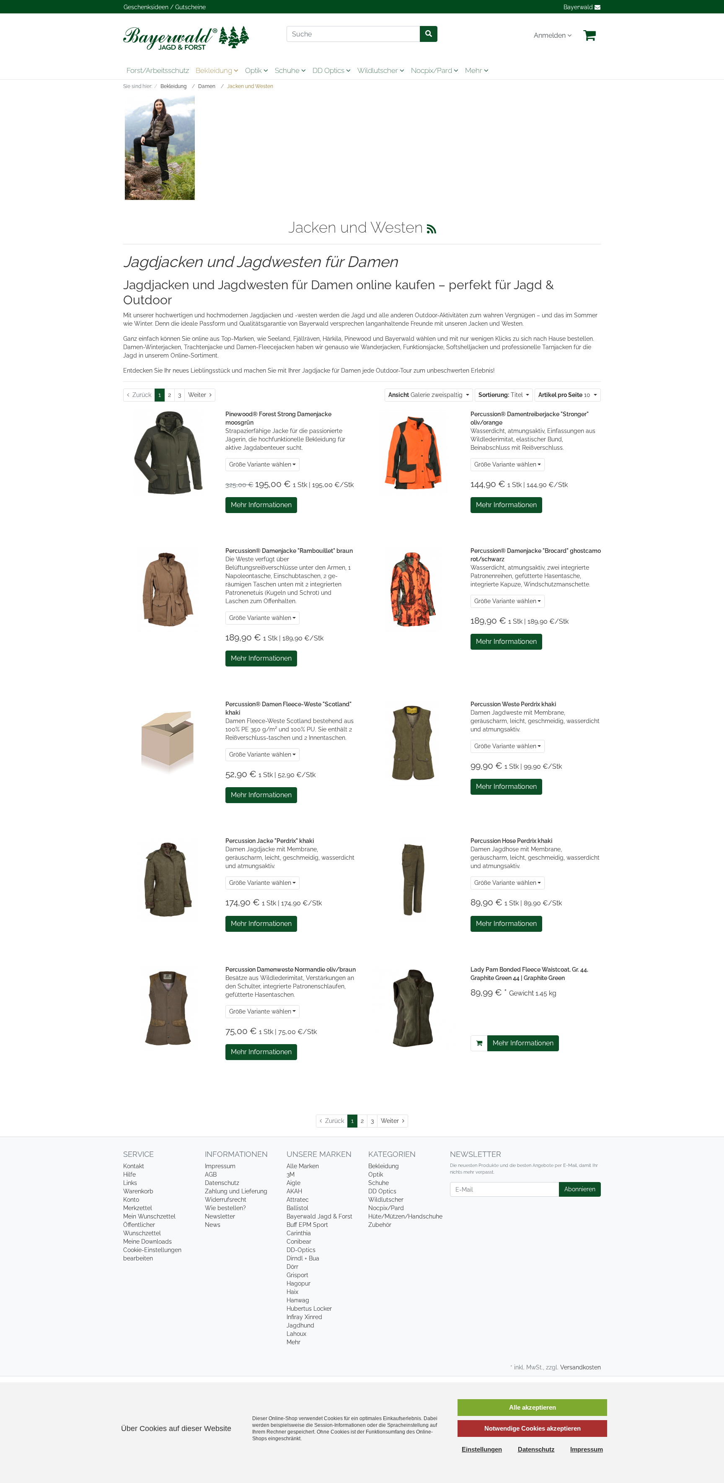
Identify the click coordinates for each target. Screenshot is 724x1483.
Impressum (220, 1166)
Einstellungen (482, 1449)
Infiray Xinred (304, 1317)
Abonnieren (579, 1189)
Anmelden (550, 35)
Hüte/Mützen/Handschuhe (405, 1216)
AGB (211, 1174)
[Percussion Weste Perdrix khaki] (413, 742)
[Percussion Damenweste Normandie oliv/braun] (168, 1007)
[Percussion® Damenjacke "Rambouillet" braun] (168, 589)
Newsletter (220, 1216)
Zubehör (379, 1224)
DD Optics (329, 70)
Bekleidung (215, 70)
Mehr (293, 1342)
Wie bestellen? (225, 1208)
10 (565, 394)
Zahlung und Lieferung (236, 1191)
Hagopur (298, 1283)
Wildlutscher (378, 70)
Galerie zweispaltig (426, 394)
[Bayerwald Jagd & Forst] (198, 38)
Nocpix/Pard (432, 70)
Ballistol (297, 1208)
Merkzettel (137, 1208)
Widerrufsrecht (225, 1199)
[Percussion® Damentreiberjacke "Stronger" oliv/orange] (413, 452)
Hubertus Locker (309, 1308)
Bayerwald (579, 7)
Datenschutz (222, 1183)
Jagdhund (300, 1325)
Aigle (293, 1183)
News (212, 1224)
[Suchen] (428, 34)
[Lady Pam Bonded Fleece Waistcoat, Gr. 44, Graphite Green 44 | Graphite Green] (413, 1007)
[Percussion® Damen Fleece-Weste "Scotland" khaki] (168, 741)
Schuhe (288, 70)
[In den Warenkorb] (479, 1043)
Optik (254, 70)
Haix (292, 1292)
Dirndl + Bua (303, 1258)
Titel (501, 394)
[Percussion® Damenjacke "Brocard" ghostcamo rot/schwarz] (413, 589)
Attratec (298, 1199)
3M (291, 1174)
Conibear (299, 1241)
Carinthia (299, 1233)
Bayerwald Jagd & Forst (319, 1216)
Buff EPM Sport (307, 1224)
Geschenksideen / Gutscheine (165, 7)
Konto (131, 1199)
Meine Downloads (147, 1241)
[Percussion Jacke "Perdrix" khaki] (167, 879)
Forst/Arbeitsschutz (158, 70)
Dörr (292, 1266)
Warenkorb (138, 1191)
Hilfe (129, 1174)
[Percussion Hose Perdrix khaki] (413, 879)
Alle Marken (303, 1166)
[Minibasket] (589, 35)
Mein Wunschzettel (149, 1216)
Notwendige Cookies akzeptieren (532, 1428)
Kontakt (133, 1166)
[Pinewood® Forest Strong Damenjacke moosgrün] (168, 452)
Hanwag (298, 1300)
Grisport (297, 1275)
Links (130, 1183)
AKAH (294, 1191)
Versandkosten (580, 1367)
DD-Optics (301, 1250)
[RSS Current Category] (431, 229)
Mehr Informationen (261, 505)
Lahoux (296, 1333)
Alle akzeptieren (532, 1407)
